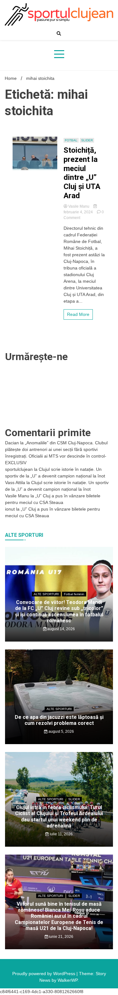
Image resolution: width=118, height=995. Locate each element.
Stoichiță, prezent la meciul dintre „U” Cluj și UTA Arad (82, 173)
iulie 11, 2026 (61, 834)
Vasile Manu (78, 206)
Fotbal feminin (74, 594)
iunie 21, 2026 (60, 936)
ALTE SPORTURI (46, 594)
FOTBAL (71, 140)
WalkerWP (67, 980)
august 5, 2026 (61, 731)
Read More (78, 314)
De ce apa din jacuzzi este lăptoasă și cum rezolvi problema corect (59, 720)
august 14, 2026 (60, 629)
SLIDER (87, 140)
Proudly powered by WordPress (44, 973)
